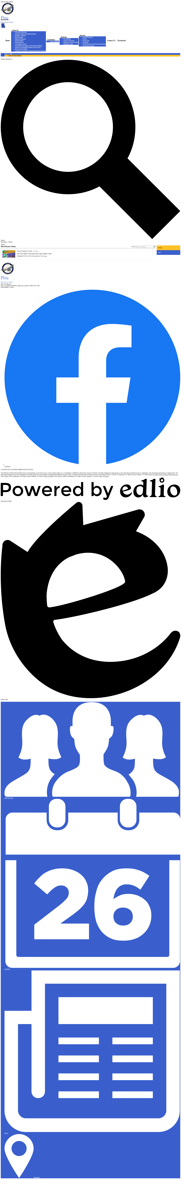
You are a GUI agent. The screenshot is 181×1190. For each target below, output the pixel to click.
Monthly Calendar (20, 35)
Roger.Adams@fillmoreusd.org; (168, 474)
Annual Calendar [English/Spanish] (25, 34)
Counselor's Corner (20, 44)
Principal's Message (21, 32)
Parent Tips (86, 40)
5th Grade (4, 242)
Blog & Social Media (21, 49)
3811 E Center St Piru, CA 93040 (6, 284)
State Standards (54, 41)
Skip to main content (7, 1)
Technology (43, 256)
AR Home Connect (88, 45)
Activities (85, 42)
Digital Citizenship (68, 40)
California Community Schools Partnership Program (30, 50)
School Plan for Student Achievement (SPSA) (28, 45)
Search (133, 246)
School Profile (19, 40)
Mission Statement (20, 39)
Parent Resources (88, 37)
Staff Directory (19, 42)
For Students (67, 39)
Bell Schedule (19, 37)
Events (85, 39)
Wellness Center (68, 44)
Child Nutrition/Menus (15, 55)
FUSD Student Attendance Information (94, 44)
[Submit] (154, 246)
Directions (37, 1177)
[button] (15, 30)
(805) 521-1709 (22, 285)
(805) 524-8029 (153, 474)
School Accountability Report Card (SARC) (28, 47)
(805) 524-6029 (48, 476)
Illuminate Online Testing (70, 42)
